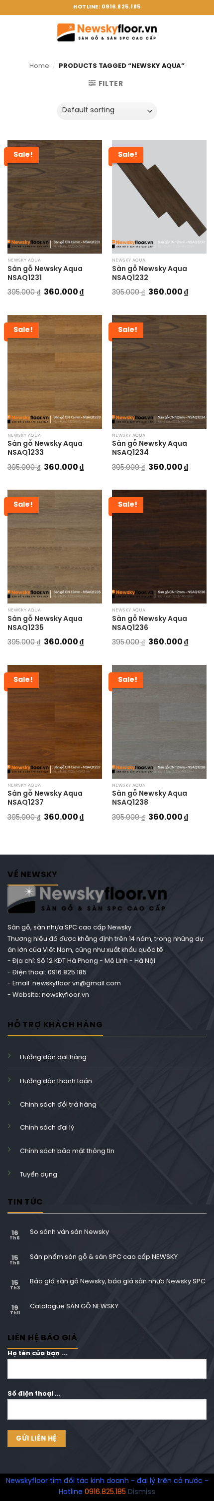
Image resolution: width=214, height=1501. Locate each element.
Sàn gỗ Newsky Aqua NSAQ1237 (45, 798)
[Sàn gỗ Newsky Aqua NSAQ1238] (159, 722)
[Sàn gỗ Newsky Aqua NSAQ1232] (159, 197)
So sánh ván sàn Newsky (69, 1232)
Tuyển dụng (38, 1175)
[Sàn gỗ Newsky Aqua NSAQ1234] (159, 372)
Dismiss (141, 1492)
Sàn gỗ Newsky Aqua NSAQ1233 (45, 448)
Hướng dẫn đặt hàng (53, 1057)
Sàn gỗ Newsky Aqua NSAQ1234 (149, 448)
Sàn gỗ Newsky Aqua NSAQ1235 (45, 623)
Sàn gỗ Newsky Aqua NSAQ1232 (149, 274)
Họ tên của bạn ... (37, 1353)
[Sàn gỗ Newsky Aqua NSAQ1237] (54, 722)
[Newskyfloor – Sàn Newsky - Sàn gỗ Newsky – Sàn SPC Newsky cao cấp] (107, 32)
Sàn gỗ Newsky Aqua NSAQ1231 (45, 274)
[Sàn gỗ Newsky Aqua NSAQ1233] (54, 372)
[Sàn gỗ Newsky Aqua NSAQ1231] (54, 197)
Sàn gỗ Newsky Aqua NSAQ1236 (149, 623)
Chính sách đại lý (47, 1128)
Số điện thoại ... (34, 1394)
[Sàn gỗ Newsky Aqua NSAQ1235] (54, 546)
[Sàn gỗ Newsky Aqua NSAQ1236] (159, 546)
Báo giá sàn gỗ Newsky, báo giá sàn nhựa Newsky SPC (118, 1281)
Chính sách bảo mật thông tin (67, 1151)
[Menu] (12, 32)
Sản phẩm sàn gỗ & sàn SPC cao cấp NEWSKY (104, 1257)
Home (39, 66)
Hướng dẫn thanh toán (56, 1081)
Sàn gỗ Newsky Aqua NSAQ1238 (149, 798)
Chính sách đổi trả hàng (58, 1105)
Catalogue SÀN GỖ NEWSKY (74, 1306)
